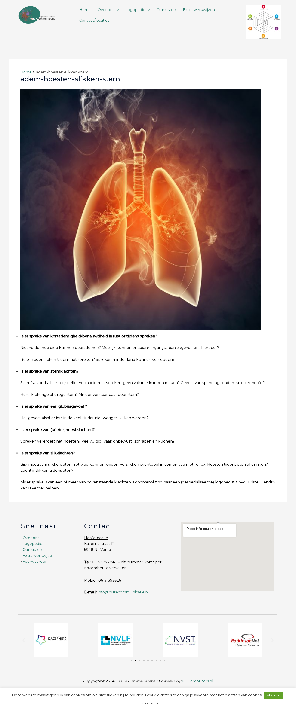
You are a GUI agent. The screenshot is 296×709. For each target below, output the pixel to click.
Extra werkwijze (37, 555)
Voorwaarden (35, 561)
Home (85, 10)
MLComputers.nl (197, 681)
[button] (108, 10)
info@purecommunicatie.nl (123, 592)
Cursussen (166, 10)
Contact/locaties (94, 20)
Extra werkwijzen (199, 10)
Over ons (106, 10)
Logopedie (135, 10)
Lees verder (148, 703)
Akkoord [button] (273, 695)
